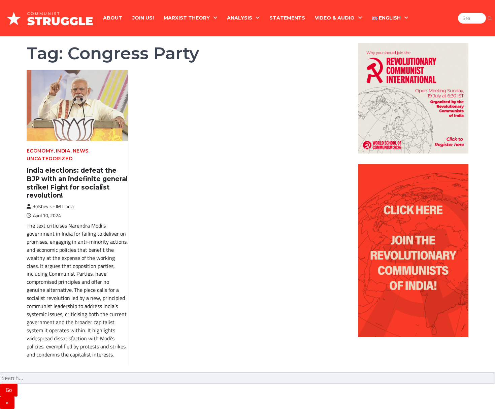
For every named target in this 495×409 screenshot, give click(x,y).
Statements (287, 18)
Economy (40, 151)
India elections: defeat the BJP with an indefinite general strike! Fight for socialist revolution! (77, 183)
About (112, 18)
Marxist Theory (187, 18)
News (81, 151)
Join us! (143, 18)
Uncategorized (49, 159)
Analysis (239, 18)
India (63, 151)
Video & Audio (335, 18)
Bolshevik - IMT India (53, 206)
